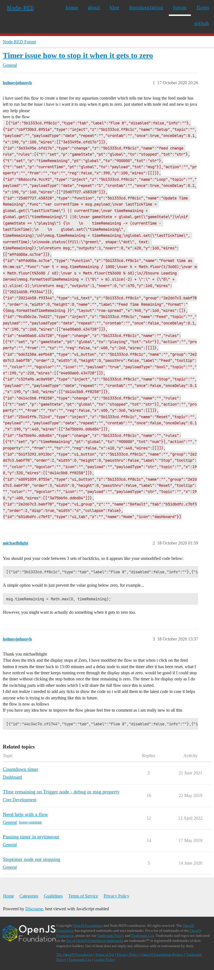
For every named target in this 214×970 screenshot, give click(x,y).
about (94, 7)
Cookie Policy (105, 959)
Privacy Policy (116, 896)
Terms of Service (83, 896)
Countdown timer (20, 769)
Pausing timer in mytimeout (31, 836)
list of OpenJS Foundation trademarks (95, 940)
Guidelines (53, 896)
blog (114, 7)
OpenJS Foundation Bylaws (162, 954)
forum (180, 7)
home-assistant (30, 822)
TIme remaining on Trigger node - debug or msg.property (61, 792)
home (71, 7)
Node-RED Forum (19, 41)
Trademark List (142, 935)
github (201, 23)
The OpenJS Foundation (74, 954)
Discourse (34, 908)
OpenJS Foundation (88, 925)
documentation (146, 7)
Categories (29, 896)
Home (8, 896)
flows (202, 7)
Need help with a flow (25, 814)
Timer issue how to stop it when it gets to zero (78, 55)
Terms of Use (105, 954)
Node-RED (20, 7)
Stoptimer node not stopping (31, 859)
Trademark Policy (110, 935)
